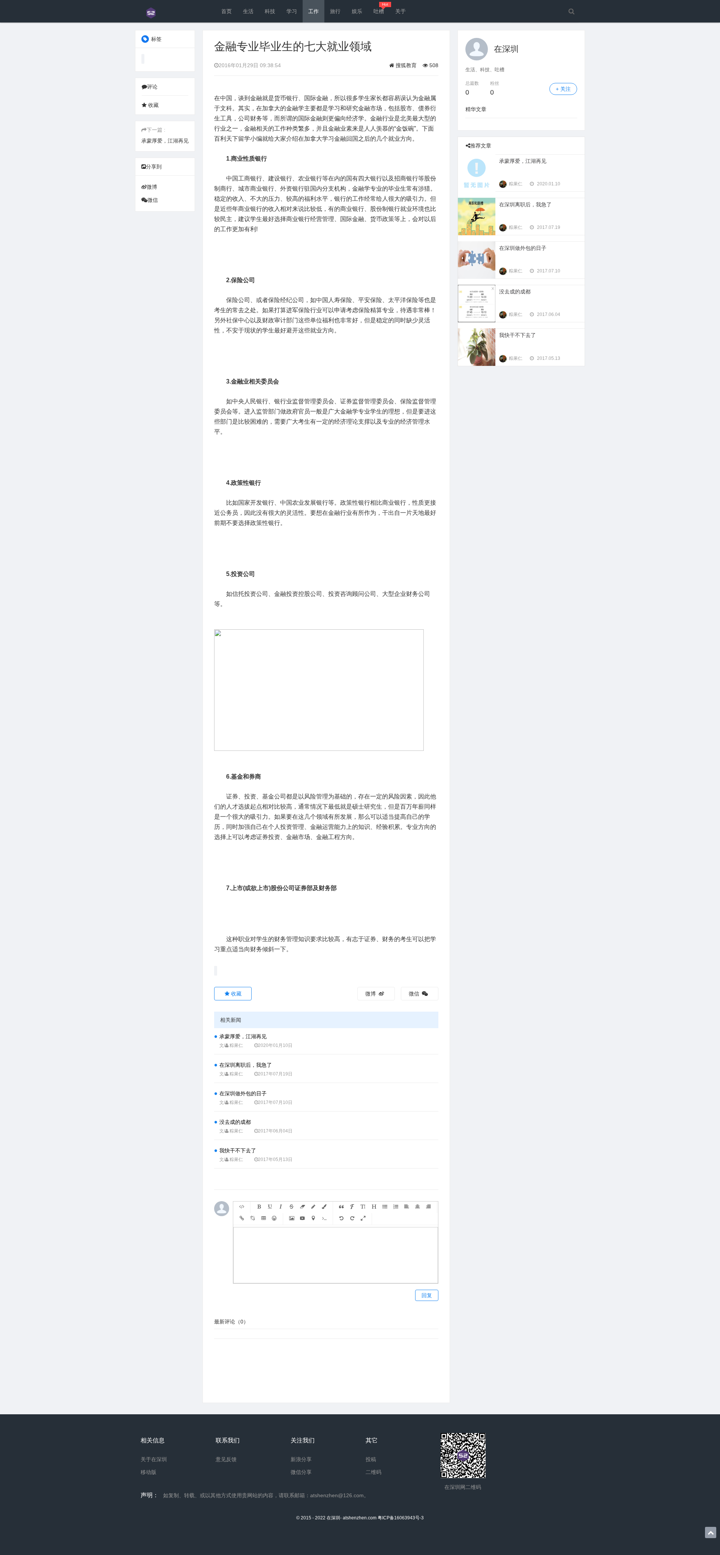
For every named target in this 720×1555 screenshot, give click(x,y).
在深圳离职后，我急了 (245, 1065)
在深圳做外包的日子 (243, 1093)
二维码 (373, 1472)
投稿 (371, 1459)
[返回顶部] (710, 1532)
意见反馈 (226, 1459)
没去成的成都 (235, 1122)
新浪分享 (301, 1459)
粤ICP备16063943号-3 (401, 1517)
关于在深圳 (154, 1459)
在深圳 (506, 49)
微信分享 (301, 1472)
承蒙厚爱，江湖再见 (165, 141)
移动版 (148, 1472)
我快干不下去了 (237, 1150)
